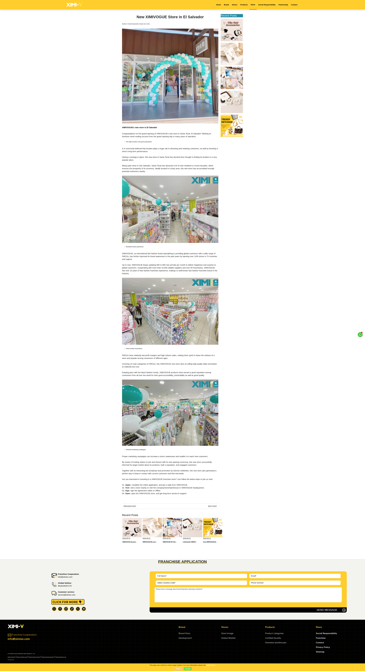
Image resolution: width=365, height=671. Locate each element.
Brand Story (184, 633)
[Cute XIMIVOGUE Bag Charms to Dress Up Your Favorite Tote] (232, 126)
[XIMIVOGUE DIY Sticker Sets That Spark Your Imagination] (232, 78)
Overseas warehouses (275, 642)
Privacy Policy (323, 647)
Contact (294, 5)
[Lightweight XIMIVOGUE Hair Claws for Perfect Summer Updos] (232, 102)
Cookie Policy (210, 665)
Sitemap (320, 651)
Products (244, 5)
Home (218, 5)
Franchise (321, 637)
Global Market (228, 637)
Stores (234, 5)
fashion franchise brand (22, 657)
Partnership (283, 5)
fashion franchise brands (34, 657)
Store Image (227, 633)
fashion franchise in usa (61, 657)
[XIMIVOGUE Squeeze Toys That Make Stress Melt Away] (232, 30)
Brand (226, 5)
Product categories (274, 633)
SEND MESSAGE (327, 609)
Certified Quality (273, 637)
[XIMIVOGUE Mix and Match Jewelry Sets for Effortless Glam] (232, 54)
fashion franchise (11, 657)
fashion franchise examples (48, 657)
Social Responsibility (266, 5)
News (253, 5)
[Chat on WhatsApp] (360, 335)
